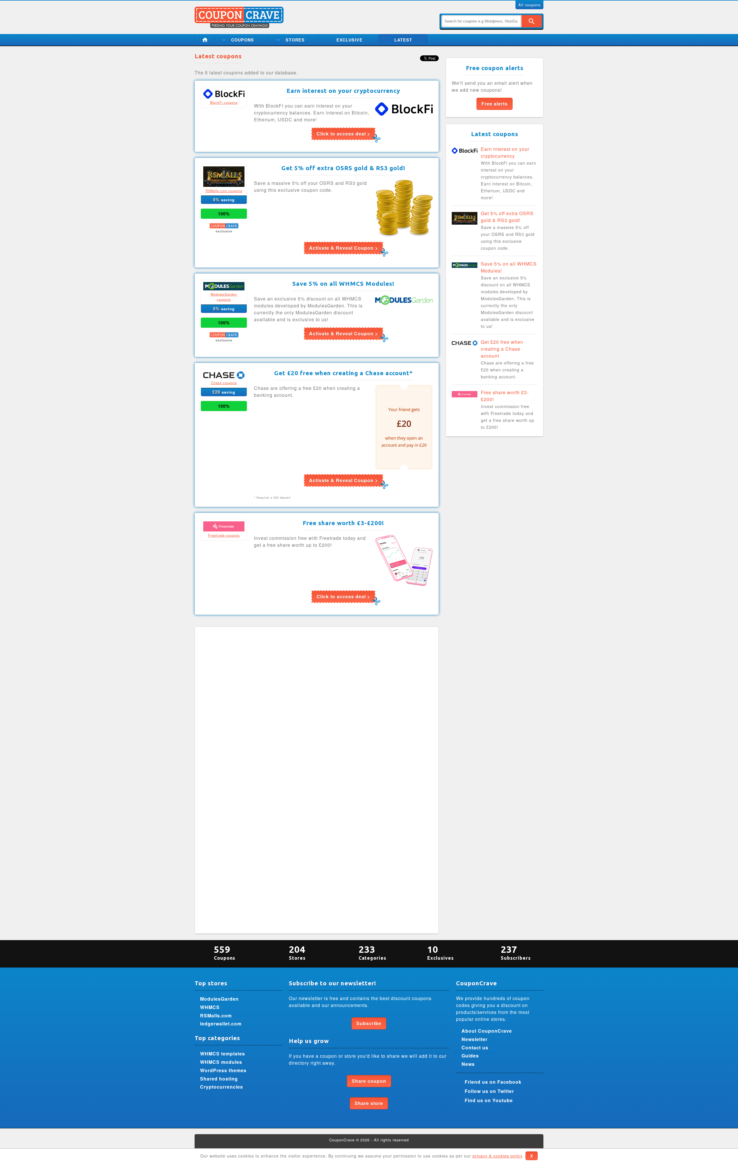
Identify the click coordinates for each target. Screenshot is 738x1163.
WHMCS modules (221, 1062)
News (468, 1064)
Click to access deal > (343, 133)
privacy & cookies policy (497, 1156)
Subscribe (368, 1023)
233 (372, 952)
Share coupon (369, 1081)
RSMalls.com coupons (224, 190)
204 (297, 952)
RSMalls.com (216, 1015)
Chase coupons (224, 382)
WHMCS (210, 1007)
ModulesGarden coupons (224, 297)
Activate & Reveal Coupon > (343, 248)
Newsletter (474, 1039)
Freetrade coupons (224, 535)
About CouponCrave (487, 1030)
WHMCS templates (222, 1053)
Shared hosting (219, 1078)
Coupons (242, 40)
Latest (403, 40)
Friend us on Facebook (493, 1082)
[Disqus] (317, 704)
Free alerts (494, 103)
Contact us (475, 1047)
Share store (369, 1103)
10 (440, 952)
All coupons (529, 4)
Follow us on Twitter (489, 1091)
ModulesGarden (219, 998)
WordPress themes (223, 1070)
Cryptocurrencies (221, 1086)
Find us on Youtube (489, 1100)
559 (224, 952)
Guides (470, 1055)
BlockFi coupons (224, 102)
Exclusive (349, 40)
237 (516, 952)
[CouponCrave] (240, 10)
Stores (295, 40)
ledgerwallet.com (221, 1023)
